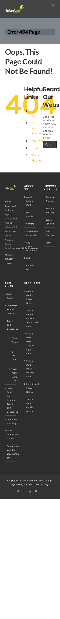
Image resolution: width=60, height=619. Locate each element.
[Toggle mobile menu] (53, 6)
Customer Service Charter (11, 309)
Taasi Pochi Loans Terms (12, 375)
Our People (29, 214)
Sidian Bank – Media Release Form (30, 369)
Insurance (38, 141)
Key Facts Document (30, 246)
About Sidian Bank (29, 201)
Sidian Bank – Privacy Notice (30, 297)
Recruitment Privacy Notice (30, 388)
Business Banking (49, 199)
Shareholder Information (30, 233)
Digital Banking (49, 222)
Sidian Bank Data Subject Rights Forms (30, 343)
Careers (30, 223)
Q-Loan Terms (12, 355)
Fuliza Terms (12, 340)
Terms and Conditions (11, 325)
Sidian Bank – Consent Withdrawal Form (30, 318)
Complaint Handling (11, 421)
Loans (36, 148)
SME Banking (49, 233)
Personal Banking (49, 210)
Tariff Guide (10, 296)
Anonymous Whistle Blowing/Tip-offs (11, 452)
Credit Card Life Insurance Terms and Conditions (11, 400)
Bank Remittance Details (11, 434)
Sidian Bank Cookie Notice (29, 405)
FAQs (28, 258)
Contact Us (30, 267)
